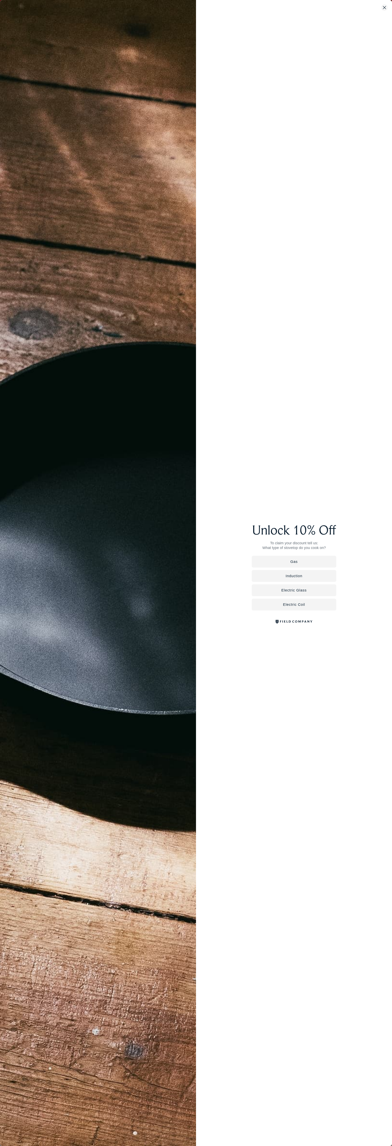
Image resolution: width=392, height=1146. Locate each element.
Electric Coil (294, 605)
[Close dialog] (384, 7)
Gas (294, 562)
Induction (294, 576)
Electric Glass (294, 590)
